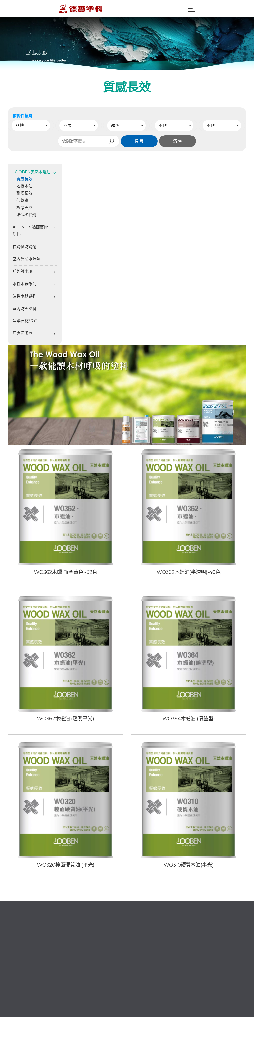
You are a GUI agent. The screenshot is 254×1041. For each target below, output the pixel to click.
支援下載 (143, 974)
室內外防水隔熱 (26, 259)
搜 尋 (139, 141)
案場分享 (109, 990)
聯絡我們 (109, 982)
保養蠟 (22, 200)
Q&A (105, 974)
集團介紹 (109, 957)
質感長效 (24, 179)
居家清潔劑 (22, 333)
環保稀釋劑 (26, 214)
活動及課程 (145, 965)
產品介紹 (143, 957)
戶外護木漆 (22, 271)
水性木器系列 (24, 283)
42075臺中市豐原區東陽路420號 (43, 978)
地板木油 (24, 186)
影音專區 (143, 982)
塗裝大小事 (111, 965)
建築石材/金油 (25, 320)
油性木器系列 (24, 296)
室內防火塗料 (24, 308)
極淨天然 (24, 207)
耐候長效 (24, 193)
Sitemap (238, 1015)
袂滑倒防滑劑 (24, 246)
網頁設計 (206, 1015)
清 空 (177, 141)
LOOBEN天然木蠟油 (196, 961)
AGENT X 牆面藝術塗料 (30, 231)
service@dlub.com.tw (34, 964)
